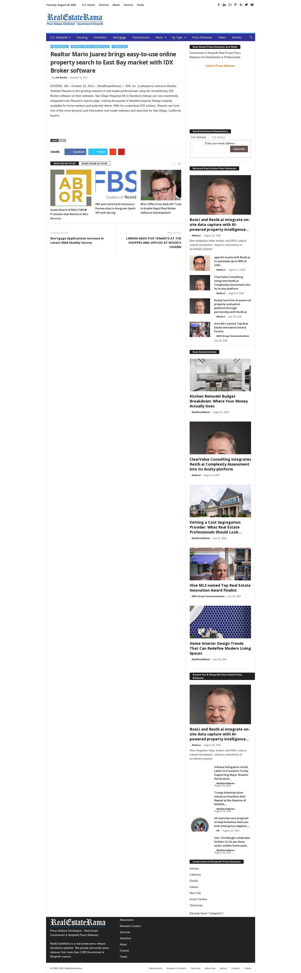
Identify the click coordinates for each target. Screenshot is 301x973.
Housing (82, 37)
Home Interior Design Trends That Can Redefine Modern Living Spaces (220, 648)
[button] (248, 37)
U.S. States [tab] (218, 137)
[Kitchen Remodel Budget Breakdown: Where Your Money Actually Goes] (220, 375)
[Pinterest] (235, 4)
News (222, 37)
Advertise (125, 938)
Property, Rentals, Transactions (90, 46)
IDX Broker (61, 77)
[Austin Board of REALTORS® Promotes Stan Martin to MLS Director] (70, 188)
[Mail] (229, 4)
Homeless (100, 37)
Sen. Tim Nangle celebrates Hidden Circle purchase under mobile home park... (232, 841)
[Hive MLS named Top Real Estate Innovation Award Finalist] (200, 329)
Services (104, 4)
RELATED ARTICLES (65, 163)
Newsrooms (127, 919)
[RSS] (241, 4)
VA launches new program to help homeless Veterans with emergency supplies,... (231, 822)
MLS (63, 140)
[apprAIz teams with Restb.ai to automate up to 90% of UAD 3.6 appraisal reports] (200, 263)
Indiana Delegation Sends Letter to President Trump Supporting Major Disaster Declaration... (231, 772)
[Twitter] (246, 4)
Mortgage (119, 37)
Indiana (194, 886)
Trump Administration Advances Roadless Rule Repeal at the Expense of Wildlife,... (230, 798)
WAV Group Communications (232, 335)
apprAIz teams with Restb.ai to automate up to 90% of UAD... (232, 261)
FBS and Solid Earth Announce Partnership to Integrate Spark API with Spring (115, 208)
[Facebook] (218, 4)
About (116, 4)
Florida (194, 880)
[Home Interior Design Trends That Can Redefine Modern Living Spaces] (220, 622)
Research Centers (130, 926)
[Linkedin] (224, 4)
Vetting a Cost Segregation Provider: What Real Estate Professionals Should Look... (215, 527)
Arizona (194, 868)
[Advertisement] (180, 19)
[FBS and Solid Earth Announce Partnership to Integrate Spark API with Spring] (115, 185)
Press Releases (202, 37)
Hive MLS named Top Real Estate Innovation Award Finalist (231, 327)
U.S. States (88, 4)
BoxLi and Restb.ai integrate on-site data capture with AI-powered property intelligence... (220, 224)
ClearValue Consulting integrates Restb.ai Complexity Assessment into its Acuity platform (232, 282)
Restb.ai (196, 235)
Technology (119, 46)
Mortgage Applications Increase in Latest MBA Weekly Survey (77, 240)
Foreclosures (140, 37)
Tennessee (196, 905)
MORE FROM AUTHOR (94, 163)
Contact (128, 4)
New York (195, 893)
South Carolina (198, 899)
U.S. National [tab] (198, 137)
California (195, 874)
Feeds (140, 4)
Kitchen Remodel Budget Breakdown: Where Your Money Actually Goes (219, 401)
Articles (237, 37)
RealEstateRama (201, 412)
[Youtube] (252, 4)
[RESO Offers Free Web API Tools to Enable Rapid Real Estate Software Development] (160, 185)
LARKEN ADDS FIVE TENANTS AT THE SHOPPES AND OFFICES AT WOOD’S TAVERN (153, 242)
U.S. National (58, 37)
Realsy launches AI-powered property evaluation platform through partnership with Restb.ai (232, 306)
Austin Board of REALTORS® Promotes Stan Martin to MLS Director (69, 214)
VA (217, 830)
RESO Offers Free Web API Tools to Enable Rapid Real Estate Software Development (160, 208)
